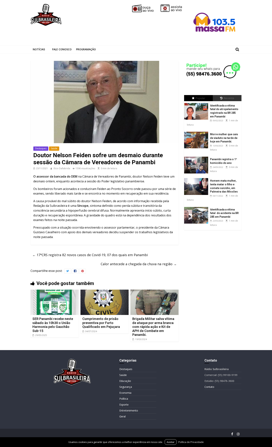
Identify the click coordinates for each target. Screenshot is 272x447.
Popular (200, 98)
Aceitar (170, 442)
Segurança (125, 387)
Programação (86, 49)
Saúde (54, 148)
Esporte (124, 404)
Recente (229, 98)
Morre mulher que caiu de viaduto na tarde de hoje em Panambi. (224, 138)
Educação (125, 381)
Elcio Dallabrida (62, 168)
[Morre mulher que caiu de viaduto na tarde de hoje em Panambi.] (197, 132)
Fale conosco (62, 49)
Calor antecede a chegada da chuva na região (139, 264)
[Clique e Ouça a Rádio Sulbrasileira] (145, 6)
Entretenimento (128, 410)
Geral (122, 416)
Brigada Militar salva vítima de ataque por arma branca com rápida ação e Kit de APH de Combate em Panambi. (153, 327)
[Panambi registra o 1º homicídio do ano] (197, 156)
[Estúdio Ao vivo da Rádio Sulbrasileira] (174, 6)
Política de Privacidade (191, 442)
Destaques (40, 148)
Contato (209, 387)
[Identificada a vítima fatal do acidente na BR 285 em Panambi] (197, 207)
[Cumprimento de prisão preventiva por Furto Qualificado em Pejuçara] (104, 292)
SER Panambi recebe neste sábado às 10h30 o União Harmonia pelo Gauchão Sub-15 (52, 325)
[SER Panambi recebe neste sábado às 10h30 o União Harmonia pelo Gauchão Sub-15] (55, 292)
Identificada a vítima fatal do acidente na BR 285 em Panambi (224, 213)
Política (123, 398)
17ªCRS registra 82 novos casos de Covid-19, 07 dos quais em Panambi (90, 255)
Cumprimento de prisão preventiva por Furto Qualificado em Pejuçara (101, 323)
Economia (125, 392)
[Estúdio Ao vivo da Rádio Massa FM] (215, 6)
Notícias (39, 49)
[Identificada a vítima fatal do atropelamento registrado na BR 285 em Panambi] (197, 103)
